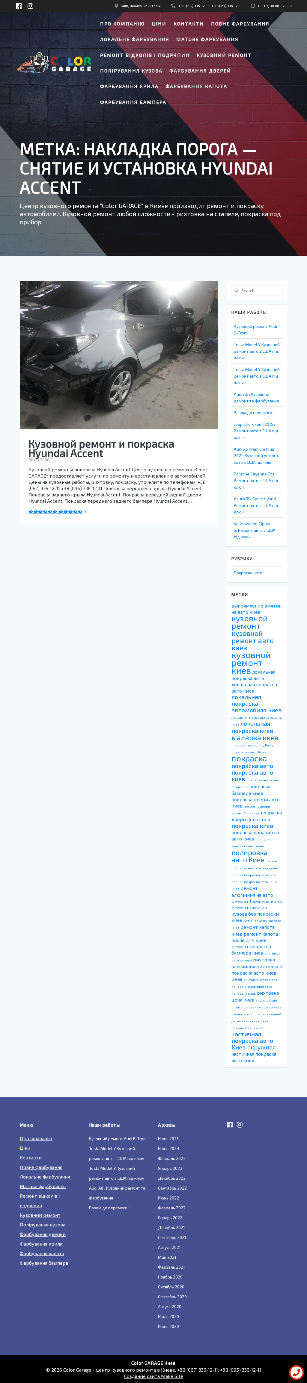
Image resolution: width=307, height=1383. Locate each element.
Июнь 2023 (168, 1148)
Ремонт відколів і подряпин (145, 55)
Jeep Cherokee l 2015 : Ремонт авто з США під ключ (256, 431)
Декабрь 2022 (172, 1178)
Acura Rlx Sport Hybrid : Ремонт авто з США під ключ (256, 505)
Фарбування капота (196, 86)
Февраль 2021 (171, 1267)
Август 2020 (169, 1306)
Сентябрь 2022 (172, 1187)
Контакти (189, 23)
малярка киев (254, 737)
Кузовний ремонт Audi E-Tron (117, 1138)
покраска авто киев (252, 775)
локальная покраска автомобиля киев (256, 703)
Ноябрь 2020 (170, 1276)
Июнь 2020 (168, 1326)
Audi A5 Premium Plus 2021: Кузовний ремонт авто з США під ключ (256, 455)
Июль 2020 (168, 1316)
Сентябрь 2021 (172, 1237)
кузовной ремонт (249, 621)
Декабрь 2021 (171, 1227)
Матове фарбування (207, 39)
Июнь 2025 (168, 1138)
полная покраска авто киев (253, 875)
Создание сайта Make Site (153, 1376)
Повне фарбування (240, 23)
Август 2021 (169, 1247)
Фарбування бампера (133, 102)
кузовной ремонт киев (251, 662)
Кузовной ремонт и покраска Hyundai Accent (101, 448)
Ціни (159, 23)
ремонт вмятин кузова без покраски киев (255, 914)
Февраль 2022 (172, 1207)
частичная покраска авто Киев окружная (253, 1040)
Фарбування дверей (200, 70)
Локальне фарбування (134, 39)
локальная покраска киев (252, 727)
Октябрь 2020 (171, 1286)
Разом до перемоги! (253, 412)
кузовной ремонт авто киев (252, 640)
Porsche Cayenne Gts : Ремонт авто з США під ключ (256, 480)
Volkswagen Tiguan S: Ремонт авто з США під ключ (255, 530)
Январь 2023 (170, 1168)
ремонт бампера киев (256, 901)
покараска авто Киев (248, 752)
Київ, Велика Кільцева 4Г (141, 6)
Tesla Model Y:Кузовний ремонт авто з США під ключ (257, 351)
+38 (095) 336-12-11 (193, 6)
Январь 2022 (170, 1217)
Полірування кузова (131, 70)
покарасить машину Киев (252, 745)
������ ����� (55, 511)
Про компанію (122, 23)
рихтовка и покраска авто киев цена (256, 973)
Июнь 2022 (168, 1197)
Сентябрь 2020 (172, 1296)
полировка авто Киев (249, 856)
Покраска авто (248, 572)
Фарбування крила (129, 86)
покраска (249, 758)
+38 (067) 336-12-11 (226, 6)
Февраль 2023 (172, 1158)
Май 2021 (167, 1257)
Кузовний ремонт (224, 55)
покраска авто (252, 765)
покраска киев (252, 825)
